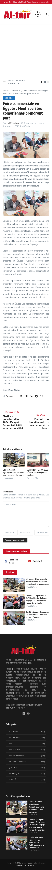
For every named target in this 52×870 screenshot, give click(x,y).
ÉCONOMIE (16, 90)
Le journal (20, 80)
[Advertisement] (26, 51)
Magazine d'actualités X (26, 866)
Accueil (11, 80)
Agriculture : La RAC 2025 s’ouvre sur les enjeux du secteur (37, 472)
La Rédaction (13, 123)
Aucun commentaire (33, 123)
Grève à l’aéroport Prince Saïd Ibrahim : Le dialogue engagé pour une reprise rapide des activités (37, 825)
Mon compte (13, 83)
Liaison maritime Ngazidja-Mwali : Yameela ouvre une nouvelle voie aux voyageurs (37, 581)
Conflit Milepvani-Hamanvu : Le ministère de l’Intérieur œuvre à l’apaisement (37, 614)
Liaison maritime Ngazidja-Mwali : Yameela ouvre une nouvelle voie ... (13, 472)
